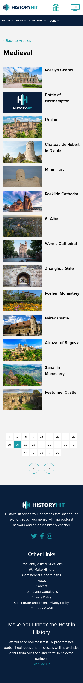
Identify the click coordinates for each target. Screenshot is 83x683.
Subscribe (36, 20)
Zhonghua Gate (59, 268)
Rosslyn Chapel (59, 70)
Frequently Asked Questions (42, 564)
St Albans (54, 218)
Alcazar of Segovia (62, 342)
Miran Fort (54, 169)
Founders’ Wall (42, 608)
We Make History (41, 569)
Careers (41, 586)
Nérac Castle (57, 318)
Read (19, 20)
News (41, 580)
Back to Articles (18, 40)
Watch (6, 20)
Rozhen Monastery (62, 293)
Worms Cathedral (61, 243)
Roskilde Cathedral (62, 194)
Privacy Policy (41, 597)
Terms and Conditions (41, 591)
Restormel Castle (60, 392)
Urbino (51, 119)
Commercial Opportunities (41, 575)
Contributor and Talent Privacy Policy (41, 602)
